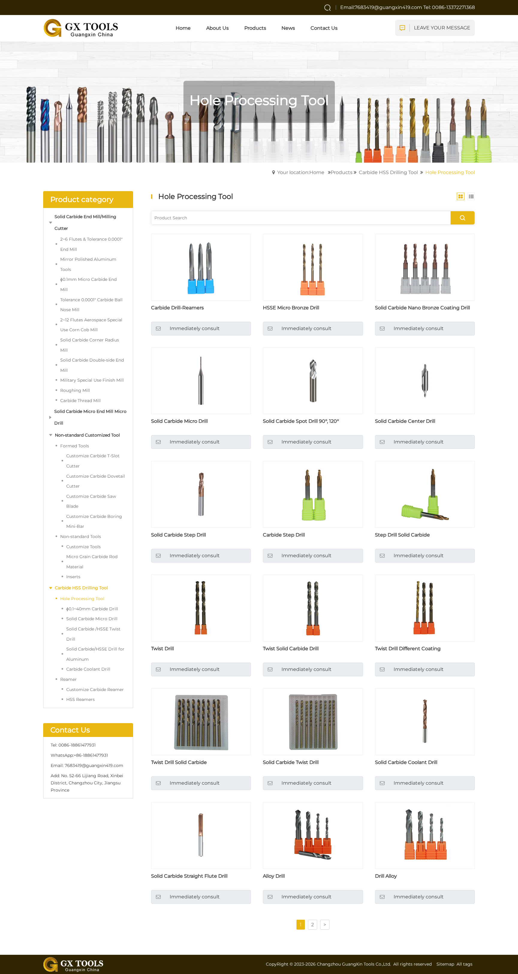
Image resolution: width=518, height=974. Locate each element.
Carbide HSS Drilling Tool (388, 172)
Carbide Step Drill (284, 535)
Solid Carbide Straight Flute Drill (189, 876)
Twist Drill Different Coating (408, 648)
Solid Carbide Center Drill (405, 421)
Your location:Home (300, 172)
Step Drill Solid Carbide (402, 535)
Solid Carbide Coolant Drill (406, 762)
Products (342, 172)
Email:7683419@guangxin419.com (381, 7)
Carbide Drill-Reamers (177, 308)
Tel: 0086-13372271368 (449, 7)
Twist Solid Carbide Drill (291, 648)
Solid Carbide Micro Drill (179, 421)
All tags (464, 964)
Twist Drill (162, 648)
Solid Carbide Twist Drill (291, 762)
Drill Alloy (386, 876)
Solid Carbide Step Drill (178, 535)
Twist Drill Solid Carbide (179, 762)
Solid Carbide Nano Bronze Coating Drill (422, 308)
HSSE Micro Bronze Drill (291, 308)
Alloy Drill (274, 876)
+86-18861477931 (91, 755)
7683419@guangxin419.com (94, 765)
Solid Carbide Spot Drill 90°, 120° (301, 421)
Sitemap (445, 964)
